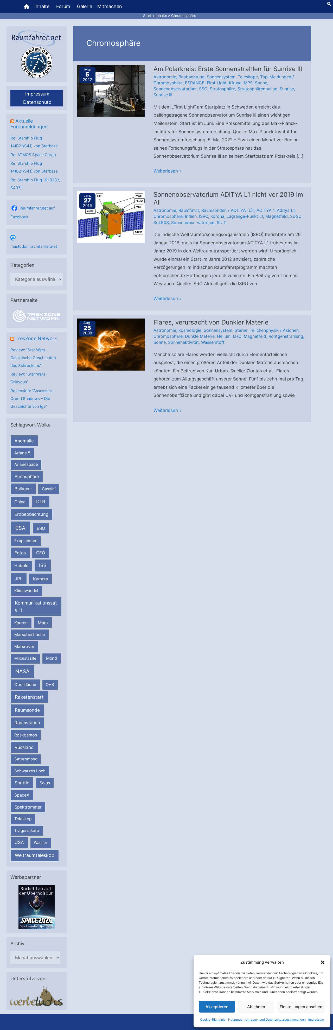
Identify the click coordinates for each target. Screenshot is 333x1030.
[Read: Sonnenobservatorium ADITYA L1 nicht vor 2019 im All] (111, 216)
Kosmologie (189, 330)
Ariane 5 (22, 452)
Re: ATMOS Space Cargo (33, 154)
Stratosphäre (222, 88)
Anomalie (24, 440)
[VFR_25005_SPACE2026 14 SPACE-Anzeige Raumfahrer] (36, 906)
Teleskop (23, 818)
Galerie (84, 6)
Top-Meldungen (275, 76)
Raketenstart (29, 697)
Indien (191, 216)
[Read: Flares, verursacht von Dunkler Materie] (111, 344)
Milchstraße (25, 658)
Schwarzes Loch (30, 770)
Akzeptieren (217, 1006)
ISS (43, 565)
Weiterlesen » (167, 171)
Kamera (40, 578)
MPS (248, 82)
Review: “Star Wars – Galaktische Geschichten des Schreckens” (33, 357)
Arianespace (26, 464)
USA (19, 842)
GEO (40, 552)
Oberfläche (25, 684)
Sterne (241, 330)
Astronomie (164, 76)
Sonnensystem (221, 76)
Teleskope (248, 76)
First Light (217, 82)
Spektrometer (28, 807)
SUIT (221, 222)
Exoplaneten (25, 540)
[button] (322, 962)
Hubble (21, 565)
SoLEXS (161, 222)
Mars (43, 622)
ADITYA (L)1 (242, 210)
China (19, 501)
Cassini (49, 488)
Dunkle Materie (200, 336)
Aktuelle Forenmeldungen (29, 123)
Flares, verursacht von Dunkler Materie (210, 322)
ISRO (203, 216)
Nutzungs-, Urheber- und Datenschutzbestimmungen (267, 1019)
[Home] (26, 6)
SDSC (296, 216)
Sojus (45, 782)
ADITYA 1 (265, 210)
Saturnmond (25, 758)
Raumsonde (27, 710)
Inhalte (41, 6)
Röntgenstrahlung (285, 336)
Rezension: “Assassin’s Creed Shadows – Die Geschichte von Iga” (31, 398)
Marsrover (24, 646)
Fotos (20, 552)
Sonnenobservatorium (175, 88)
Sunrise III (162, 94)
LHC (237, 336)
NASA (22, 671)
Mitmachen (109, 6)
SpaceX (21, 795)
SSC (203, 88)
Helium (223, 336)
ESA (20, 528)
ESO (41, 528)
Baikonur (23, 488)
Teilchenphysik (264, 330)
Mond (51, 658)
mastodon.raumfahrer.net (33, 246)
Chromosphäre (168, 82)
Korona (217, 216)
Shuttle (22, 782)
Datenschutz (37, 102)
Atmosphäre (27, 476)
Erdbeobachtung (31, 514)
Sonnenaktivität (183, 342)
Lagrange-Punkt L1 (245, 216)
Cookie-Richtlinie (213, 1019)
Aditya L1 (285, 210)
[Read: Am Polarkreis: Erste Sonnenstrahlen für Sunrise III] (111, 90)
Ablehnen (256, 1006)
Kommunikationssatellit (36, 606)
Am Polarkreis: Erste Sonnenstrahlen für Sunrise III (227, 69)
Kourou (21, 622)
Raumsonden (214, 210)
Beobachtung (191, 76)
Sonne (261, 82)
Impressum (316, 1019)
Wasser (40, 842)
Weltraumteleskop (34, 855)
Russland (24, 747)
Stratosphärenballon (257, 88)
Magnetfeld (276, 216)
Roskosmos (25, 734)
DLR (40, 501)
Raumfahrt (188, 210)
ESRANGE (194, 82)
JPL (19, 578)
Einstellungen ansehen (301, 1006)
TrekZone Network (36, 338)
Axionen (291, 330)
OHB (50, 684)
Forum (63, 6)
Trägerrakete (26, 830)
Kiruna (235, 82)
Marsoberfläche (29, 634)
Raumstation (27, 722)
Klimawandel (26, 590)
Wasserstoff (213, 342)
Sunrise (287, 88)
